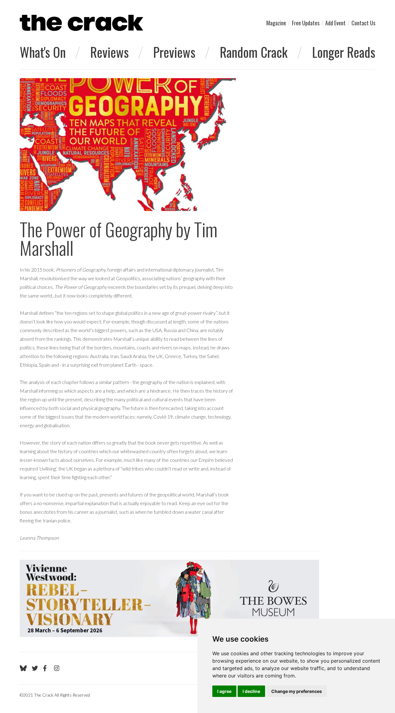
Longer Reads (343, 51)
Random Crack (254, 51)
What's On (43, 51)
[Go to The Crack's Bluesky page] (23, 668)
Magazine (276, 23)
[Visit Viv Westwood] (169, 598)
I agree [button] (224, 691)
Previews (174, 51)
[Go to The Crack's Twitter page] (35, 668)
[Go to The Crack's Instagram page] (57, 668)
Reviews (109, 51)
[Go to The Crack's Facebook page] (46, 668)
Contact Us (363, 23)
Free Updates (305, 23)
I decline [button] (251, 691)
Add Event (335, 23)
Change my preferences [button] (296, 691)
